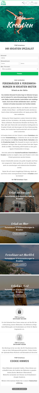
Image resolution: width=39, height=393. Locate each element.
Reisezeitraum (5, 61)
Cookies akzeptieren (19, 389)
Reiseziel (3, 55)
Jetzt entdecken (20, 202)
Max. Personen (5, 66)
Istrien (16, 140)
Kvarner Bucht (23, 140)
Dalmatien (31, 140)
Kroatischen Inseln (9, 142)
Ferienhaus (31, 135)
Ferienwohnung (11, 137)
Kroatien (31, 173)
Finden (19, 73)
